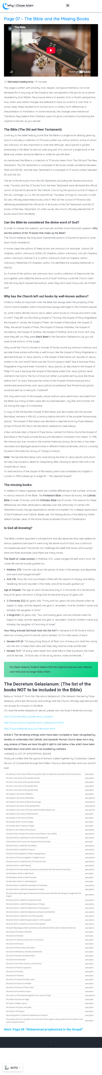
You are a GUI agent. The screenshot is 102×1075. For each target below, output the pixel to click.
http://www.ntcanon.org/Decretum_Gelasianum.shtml (34, 722)
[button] (68, 5)
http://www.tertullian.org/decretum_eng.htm (28, 716)
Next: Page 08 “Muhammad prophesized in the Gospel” (43, 1029)
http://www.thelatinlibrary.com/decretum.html (29, 728)
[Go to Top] (98, 1071)
